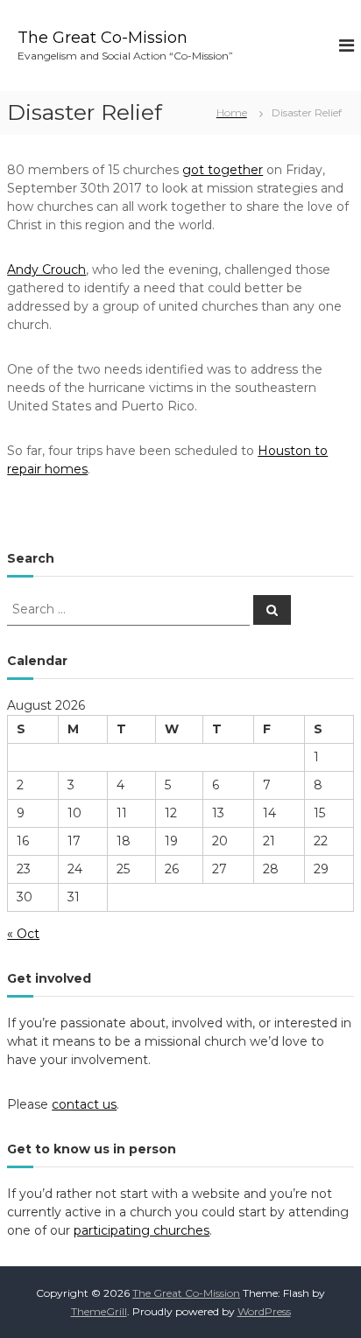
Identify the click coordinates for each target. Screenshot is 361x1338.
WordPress (264, 1311)
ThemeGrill (99, 1311)
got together (222, 170)
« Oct (23, 934)
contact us (84, 1104)
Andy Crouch (46, 269)
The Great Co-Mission (103, 37)
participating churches (141, 1230)
